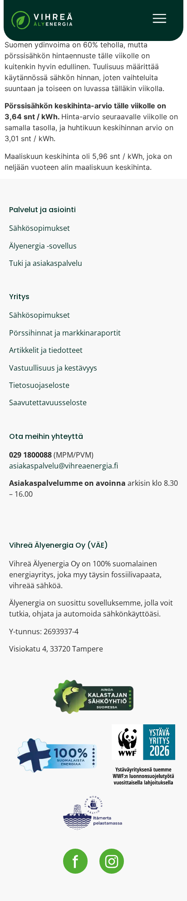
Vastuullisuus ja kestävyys (53, 368)
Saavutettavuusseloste (48, 402)
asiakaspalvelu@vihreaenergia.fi (63, 466)
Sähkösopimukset (39, 228)
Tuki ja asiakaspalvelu (45, 263)
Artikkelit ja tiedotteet (46, 350)
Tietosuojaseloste (39, 385)
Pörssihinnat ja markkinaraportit (65, 333)
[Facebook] (75, 861)
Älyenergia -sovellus (43, 246)
